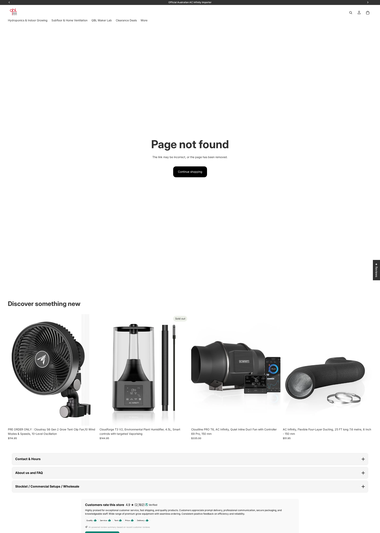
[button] (190, 459)
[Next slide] (91, 370)
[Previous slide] (14, 370)
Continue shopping (190, 171)
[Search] (350, 12)
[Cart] (367, 12)
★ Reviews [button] (376, 270)
